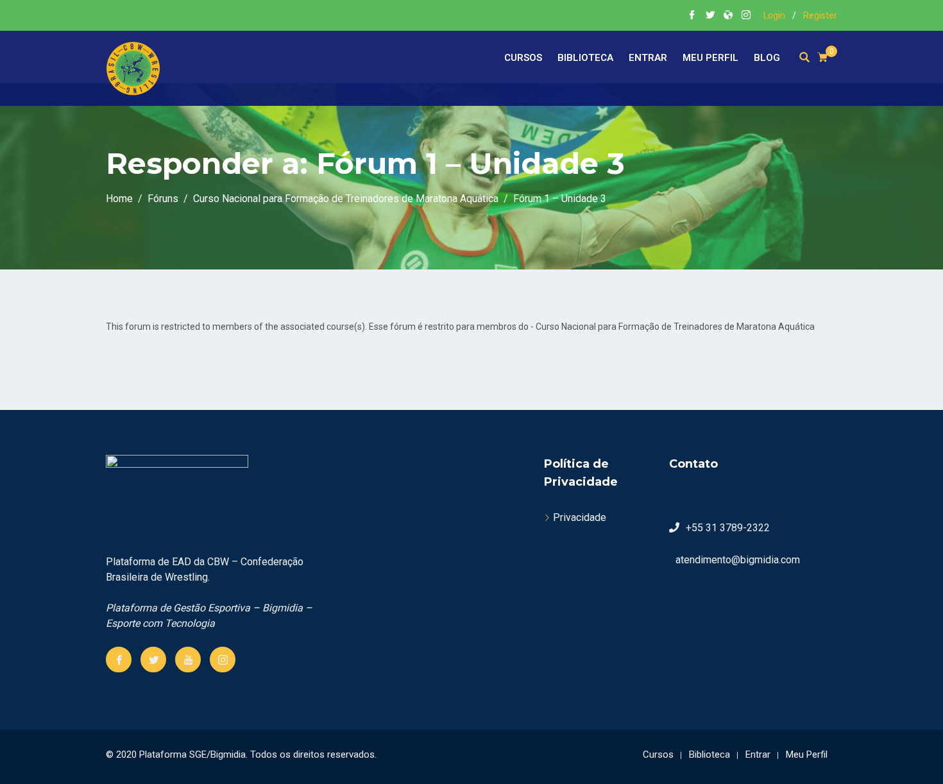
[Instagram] (222, 659)
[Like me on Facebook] (692, 16)
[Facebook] (119, 659)
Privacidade (579, 517)
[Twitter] (153, 659)
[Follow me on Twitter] (710, 16)
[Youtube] (188, 659)
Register (820, 15)
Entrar (648, 58)
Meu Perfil (710, 58)
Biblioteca (585, 58)
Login (774, 15)
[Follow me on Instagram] (746, 16)
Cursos (523, 58)
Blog (767, 58)
